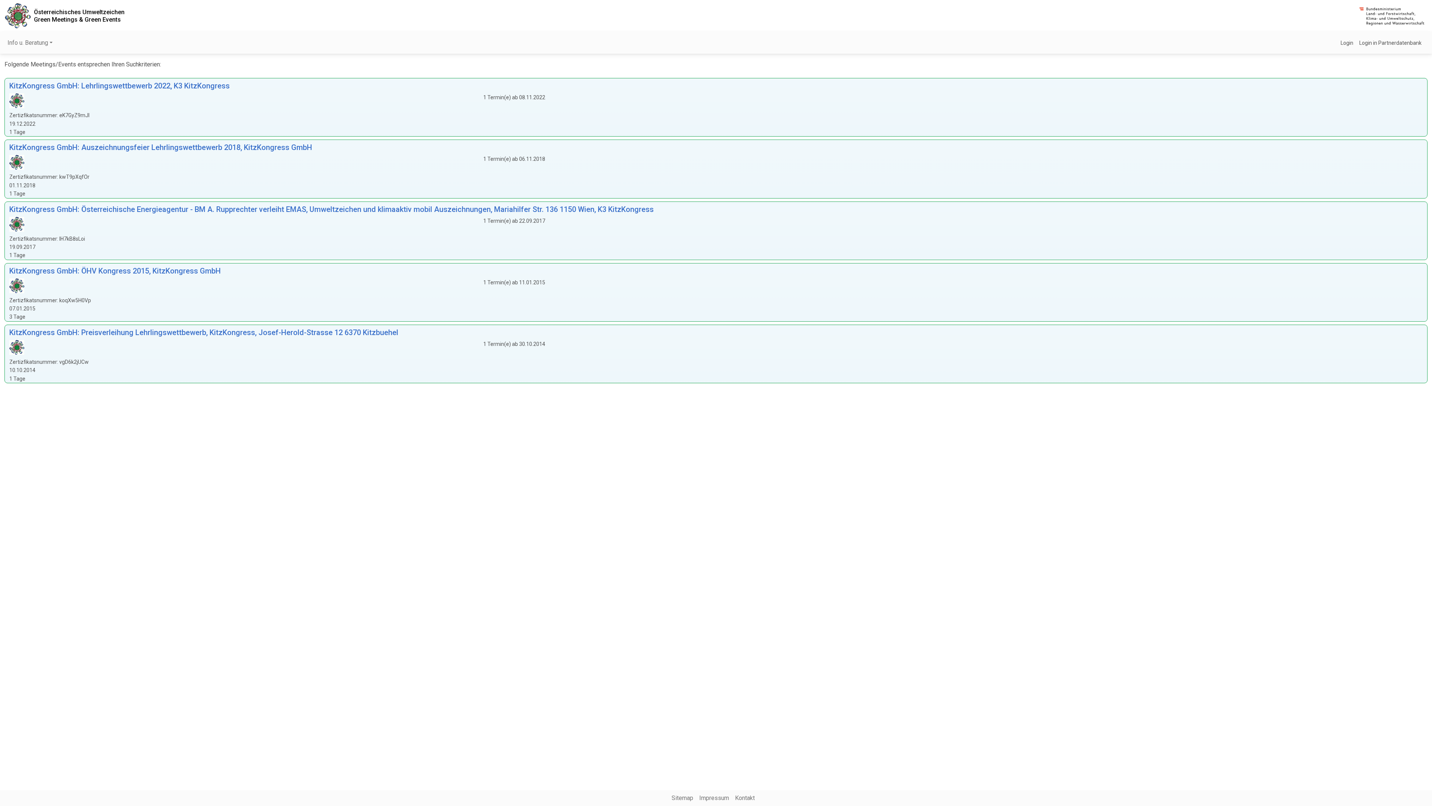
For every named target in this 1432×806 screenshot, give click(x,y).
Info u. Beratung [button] (27, 42)
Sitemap (682, 798)
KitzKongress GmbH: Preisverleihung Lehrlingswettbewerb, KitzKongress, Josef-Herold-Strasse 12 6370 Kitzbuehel (203, 332)
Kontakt (745, 798)
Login (1347, 43)
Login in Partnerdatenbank (1390, 43)
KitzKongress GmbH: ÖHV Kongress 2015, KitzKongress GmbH (115, 270)
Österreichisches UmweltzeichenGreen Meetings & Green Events (79, 16)
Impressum (714, 798)
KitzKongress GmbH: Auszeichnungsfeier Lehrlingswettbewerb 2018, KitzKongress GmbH (160, 147)
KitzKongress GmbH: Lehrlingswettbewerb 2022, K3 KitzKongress (119, 85)
